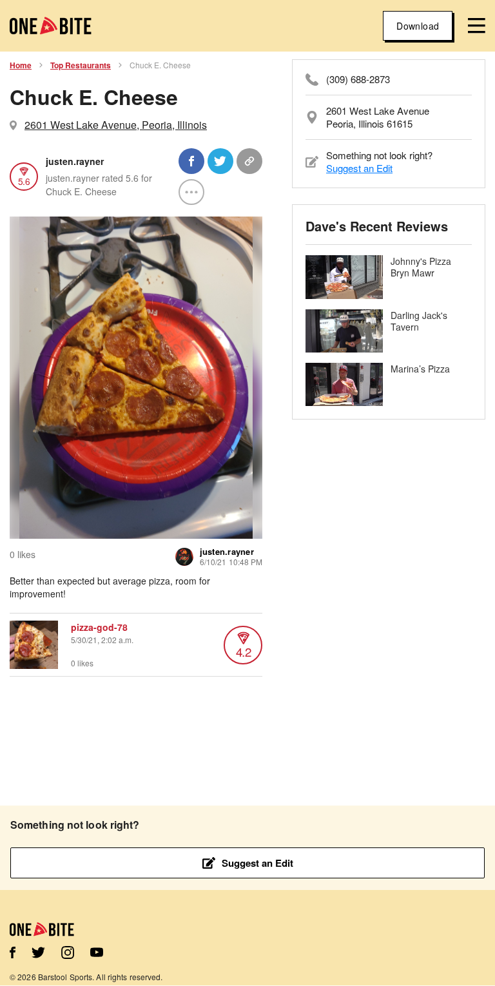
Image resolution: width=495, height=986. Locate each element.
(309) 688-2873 (358, 79)
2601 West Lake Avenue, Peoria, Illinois (115, 124)
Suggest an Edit (359, 168)
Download (417, 25)
